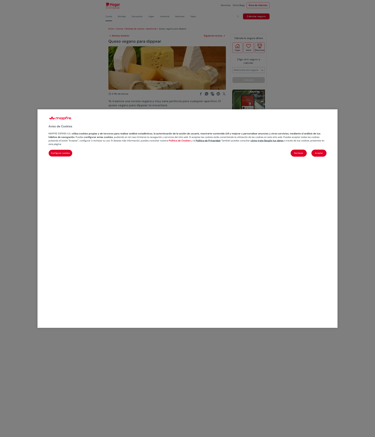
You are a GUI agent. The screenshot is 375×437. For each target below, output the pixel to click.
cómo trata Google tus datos (267, 140)
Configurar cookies (60, 153)
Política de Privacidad (208, 140)
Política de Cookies (180, 140)
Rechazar (298, 153)
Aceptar (319, 153)
